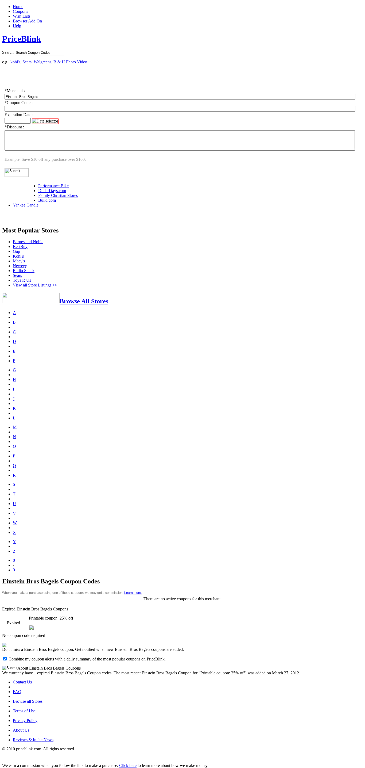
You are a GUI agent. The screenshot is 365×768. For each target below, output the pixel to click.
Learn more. (133, 593)
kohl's (15, 62)
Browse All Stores (84, 301)
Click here (128, 765)
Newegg (20, 265)
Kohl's (18, 256)
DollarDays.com (52, 190)
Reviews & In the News (33, 740)
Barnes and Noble (28, 241)
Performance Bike (53, 186)
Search (8, 52)
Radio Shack (23, 270)
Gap (16, 251)
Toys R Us (22, 280)
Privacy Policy (25, 720)
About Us (21, 730)
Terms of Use (24, 711)
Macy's (19, 261)
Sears (27, 62)
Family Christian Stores (58, 195)
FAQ (17, 691)
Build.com (47, 200)
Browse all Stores (27, 701)
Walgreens (42, 62)
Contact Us (22, 682)
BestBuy (20, 246)
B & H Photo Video (70, 62)
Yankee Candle (25, 205)
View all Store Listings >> (35, 285)
